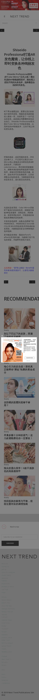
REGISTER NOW (29, 357)
